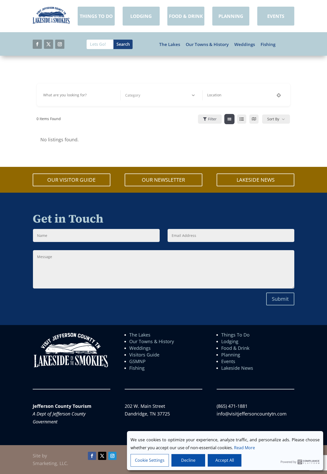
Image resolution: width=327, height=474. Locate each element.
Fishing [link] (268, 44)
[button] (37, 44)
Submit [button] (280, 298)
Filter (212, 119)
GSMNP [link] (137, 361)
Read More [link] (244, 447)
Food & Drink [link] (235, 348)
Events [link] (228, 361)
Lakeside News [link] (237, 368)
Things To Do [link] (235, 335)
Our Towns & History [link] (207, 44)
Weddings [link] (244, 44)
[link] (51, 22)
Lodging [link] (229, 341)
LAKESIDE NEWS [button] (256, 179)
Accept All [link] (224, 460)
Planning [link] (230, 355)
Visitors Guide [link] (144, 355)
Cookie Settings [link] (150, 460)
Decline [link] (188, 460)
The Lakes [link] (169, 44)
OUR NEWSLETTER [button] (163, 179)
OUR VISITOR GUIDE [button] (71, 179)
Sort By (273, 119)
